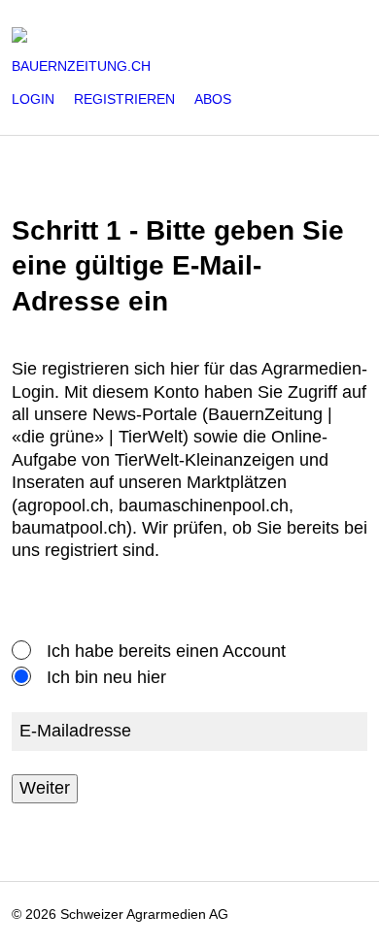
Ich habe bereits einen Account (166, 651)
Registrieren (124, 99)
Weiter (44, 788)
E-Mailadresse (75, 731)
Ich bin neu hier (106, 677)
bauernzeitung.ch (81, 66)
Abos (212, 99)
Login (33, 99)
